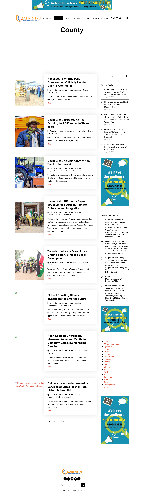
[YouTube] (120, 18)
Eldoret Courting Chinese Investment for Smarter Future (66, 297)
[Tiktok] (123, 18)
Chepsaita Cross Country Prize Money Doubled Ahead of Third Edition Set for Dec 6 (117, 270)
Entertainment (109, 356)
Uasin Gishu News (56, 131)
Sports (86, 18)
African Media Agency (100, 18)
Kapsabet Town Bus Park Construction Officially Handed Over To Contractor (67, 82)
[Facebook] (111, 18)
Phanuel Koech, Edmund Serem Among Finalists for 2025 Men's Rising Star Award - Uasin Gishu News (117, 290)
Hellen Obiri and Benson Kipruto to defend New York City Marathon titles (116, 104)
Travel (106, 382)
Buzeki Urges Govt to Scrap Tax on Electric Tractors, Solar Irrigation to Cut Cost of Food (116, 92)
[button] (126, 76)
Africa (106, 341)
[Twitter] (113, 18)
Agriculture (83, 131)
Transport (107, 379)
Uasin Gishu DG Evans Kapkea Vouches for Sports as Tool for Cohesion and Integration (67, 204)
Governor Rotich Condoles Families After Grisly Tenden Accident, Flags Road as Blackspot (114, 133)
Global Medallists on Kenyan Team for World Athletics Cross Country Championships (116, 251)
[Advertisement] (72, 51)
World (106, 387)
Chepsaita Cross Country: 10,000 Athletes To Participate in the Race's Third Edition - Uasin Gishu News (116, 261)
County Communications (58, 90)
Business (76, 18)
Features (107, 362)
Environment (108, 359)
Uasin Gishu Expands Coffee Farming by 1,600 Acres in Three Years (68, 123)
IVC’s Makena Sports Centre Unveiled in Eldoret (115, 280)
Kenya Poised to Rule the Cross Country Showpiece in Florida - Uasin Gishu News (116, 243)
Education (108, 354)
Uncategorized (109, 384)
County (58, 18)
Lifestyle (107, 367)
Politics (67, 18)
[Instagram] (117, 18)
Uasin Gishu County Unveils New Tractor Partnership (68, 162)
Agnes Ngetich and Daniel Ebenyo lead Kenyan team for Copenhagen (115, 147)
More (49, 103)
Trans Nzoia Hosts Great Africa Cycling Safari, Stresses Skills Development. (67, 254)
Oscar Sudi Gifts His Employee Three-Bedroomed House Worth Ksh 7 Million (116, 234)
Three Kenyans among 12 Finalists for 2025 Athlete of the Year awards (116, 298)
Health (58, 397)
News (87, 262)
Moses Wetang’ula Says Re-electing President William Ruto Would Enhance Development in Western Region (116, 118)
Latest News (47, 18)
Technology (108, 377)
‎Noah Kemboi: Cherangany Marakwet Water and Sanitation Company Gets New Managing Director (67, 341)
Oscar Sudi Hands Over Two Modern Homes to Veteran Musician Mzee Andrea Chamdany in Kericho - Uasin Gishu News (116, 225)
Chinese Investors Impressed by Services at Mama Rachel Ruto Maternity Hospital (68, 386)
